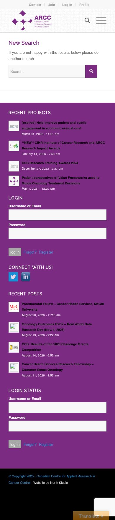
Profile (84, 4)
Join (51, 4)
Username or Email (25, 206)
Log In (67, 4)
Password (17, 224)
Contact (35, 4)
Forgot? (30, 252)
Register (46, 252)
